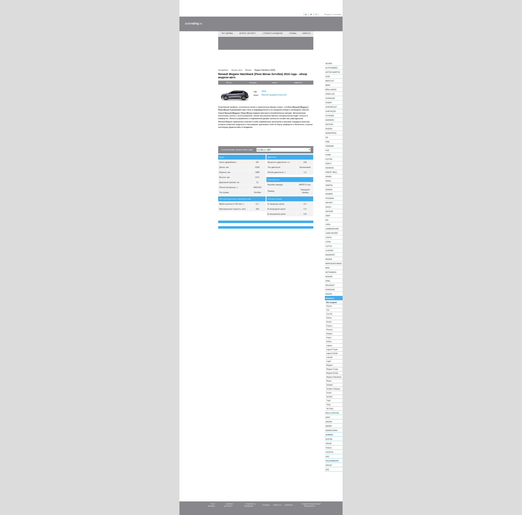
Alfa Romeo (331, 68)
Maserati (330, 255)
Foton (328, 159)
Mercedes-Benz (333, 263)
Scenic (329, 393)
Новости (306, 33)
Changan (330, 98)
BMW (327, 85)
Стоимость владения (273, 33)
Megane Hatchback (333, 377)
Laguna (329, 345)
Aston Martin (332, 72)
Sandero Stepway (333, 389)
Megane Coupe (332, 369)
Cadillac (330, 94)
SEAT (327, 417)
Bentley (329, 81)
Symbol (329, 397)
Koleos (329, 341)
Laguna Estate (332, 353)
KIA (326, 220)
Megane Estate (332, 373)
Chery (328, 103)
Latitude (329, 357)
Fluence (329, 330)
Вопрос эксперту (248, 33)
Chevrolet (331, 107)
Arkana (329, 306)
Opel (327, 281)
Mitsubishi (330, 272)
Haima (328, 176)
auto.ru (193, 23)
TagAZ (328, 443)
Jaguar (329, 211)
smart (328, 426)
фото (274, 83)
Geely (328, 163)
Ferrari (329, 146)
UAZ (327, 456)
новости (298, 83)
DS (326, 137)
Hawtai (329, 185)
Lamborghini (332, 229)
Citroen (329, 116)
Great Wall (331, 172)
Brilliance (330, 89)
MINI (327, 268)
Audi (327, 76)
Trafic (328, 401)
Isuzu (328, 207)
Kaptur (328, 338)
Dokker (329, 318)
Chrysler (330, 111)
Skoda (328, 422)
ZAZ (327, 469)
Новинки (289, 505)
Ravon (328, 294)
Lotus (328, 246)
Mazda (328, 259)
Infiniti (329, 203)
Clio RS (329, 314)
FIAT (327, 150)
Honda (328, 190)
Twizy (328, 405)
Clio (327, 310)
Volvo (328, 465)
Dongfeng (330, 133)
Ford (328, 155)
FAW (327, 142)
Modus (329, 381)
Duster (328, 322)
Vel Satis (329, 408)
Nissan (328, 277)
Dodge (328, 129)
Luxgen (329, 250)
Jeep (327, 216)
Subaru (329, 435)
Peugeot (330, 285)
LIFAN (328, 242)
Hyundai (329, 198)
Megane (329, 365)
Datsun (329, 124)
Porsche (330, 290)
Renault (329, 298)
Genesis (329, 168)
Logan (328, 361)
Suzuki (328, 439)
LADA (327, 224)
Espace (329, 326)
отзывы (253, 83)
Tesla (328, 448)
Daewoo (329, 120)
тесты (229, 83)
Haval (328, 181)
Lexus (328, 237)
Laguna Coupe (332, 349)
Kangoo (329, 334)
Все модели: (331, 302)
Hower (329, 194)
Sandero (329, 385)
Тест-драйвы (227, 33)
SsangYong (331, 430)
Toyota (329, 452)
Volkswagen (332, 461)
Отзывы (292, 33)
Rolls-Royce (332, 413)
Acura (328, 63)
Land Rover (331, 233)
